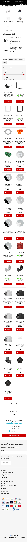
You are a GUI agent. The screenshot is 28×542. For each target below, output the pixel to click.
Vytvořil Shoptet (14, 535)
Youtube (5, 477)
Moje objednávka (5, 493)
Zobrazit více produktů (13, 54)
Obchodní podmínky (5, 483)
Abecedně (4, 62)
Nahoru (14, 414)
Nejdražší (15, 59)
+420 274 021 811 (8, 1)
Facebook (5, 475)
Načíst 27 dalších (14, 404)
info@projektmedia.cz (19, 1)
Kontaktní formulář (14, 435)
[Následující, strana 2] (14, 408)
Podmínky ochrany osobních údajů (8, 485)
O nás (2, 490)
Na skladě (8, 67)
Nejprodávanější (21, 59)
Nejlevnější (11, 59)
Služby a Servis (4, 491)
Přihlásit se (6, 462)
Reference (3, 488)
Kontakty (3, 486)
